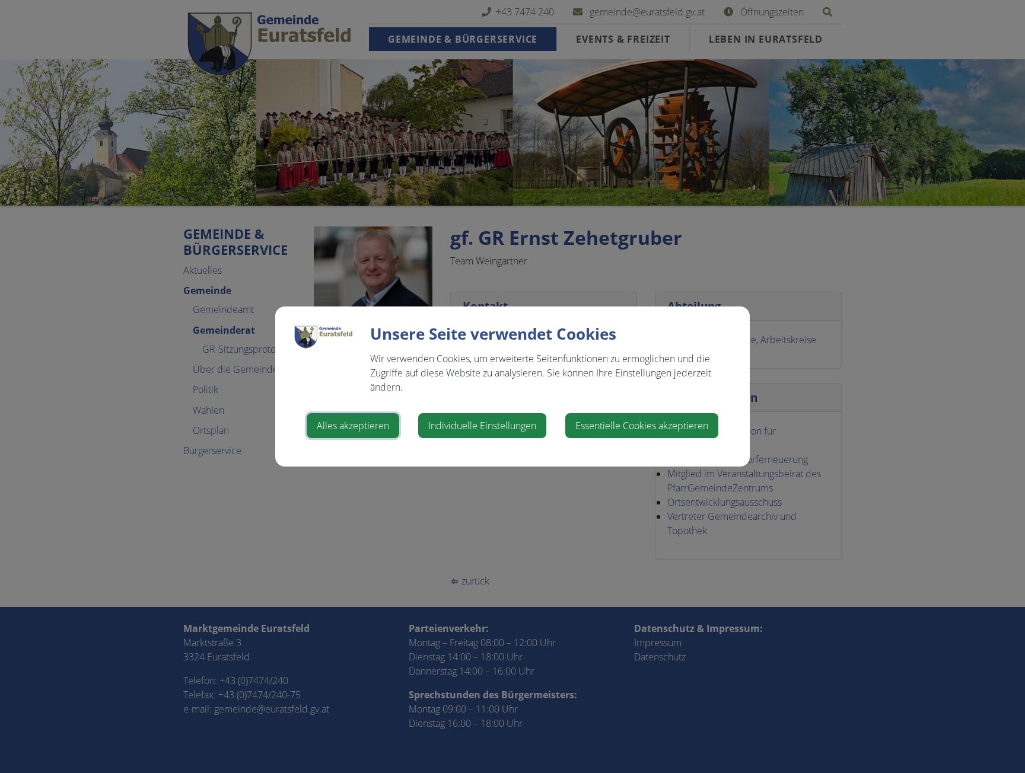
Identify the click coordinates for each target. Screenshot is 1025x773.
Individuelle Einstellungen (482, 425)
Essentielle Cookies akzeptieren (641, 425)
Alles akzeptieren (353, 425)
